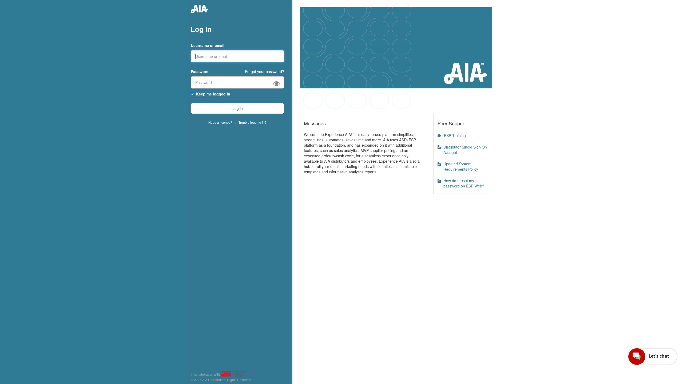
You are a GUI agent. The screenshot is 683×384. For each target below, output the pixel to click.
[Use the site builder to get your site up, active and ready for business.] (439, 147)
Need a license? (220, 122)
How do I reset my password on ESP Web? (463, 183)
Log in (201, 29)
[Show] (278, 83)
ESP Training (455, 135)
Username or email (207, 45)
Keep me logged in (213, 94)
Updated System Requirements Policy (460, 166)
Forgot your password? (264, 71)
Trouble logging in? (253, 122)
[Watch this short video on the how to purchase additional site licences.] (439, 135)
